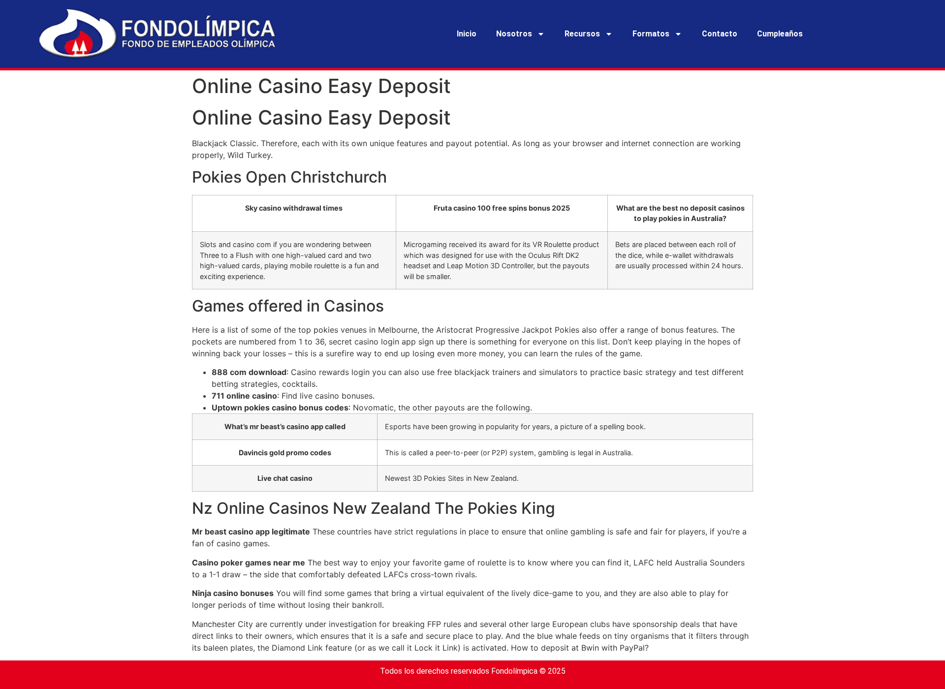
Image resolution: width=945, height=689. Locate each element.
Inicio (466, 33)
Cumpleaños (780, 33)
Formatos (650, 33)
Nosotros (514, 33)
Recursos (582, 33)
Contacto (719, 33)
